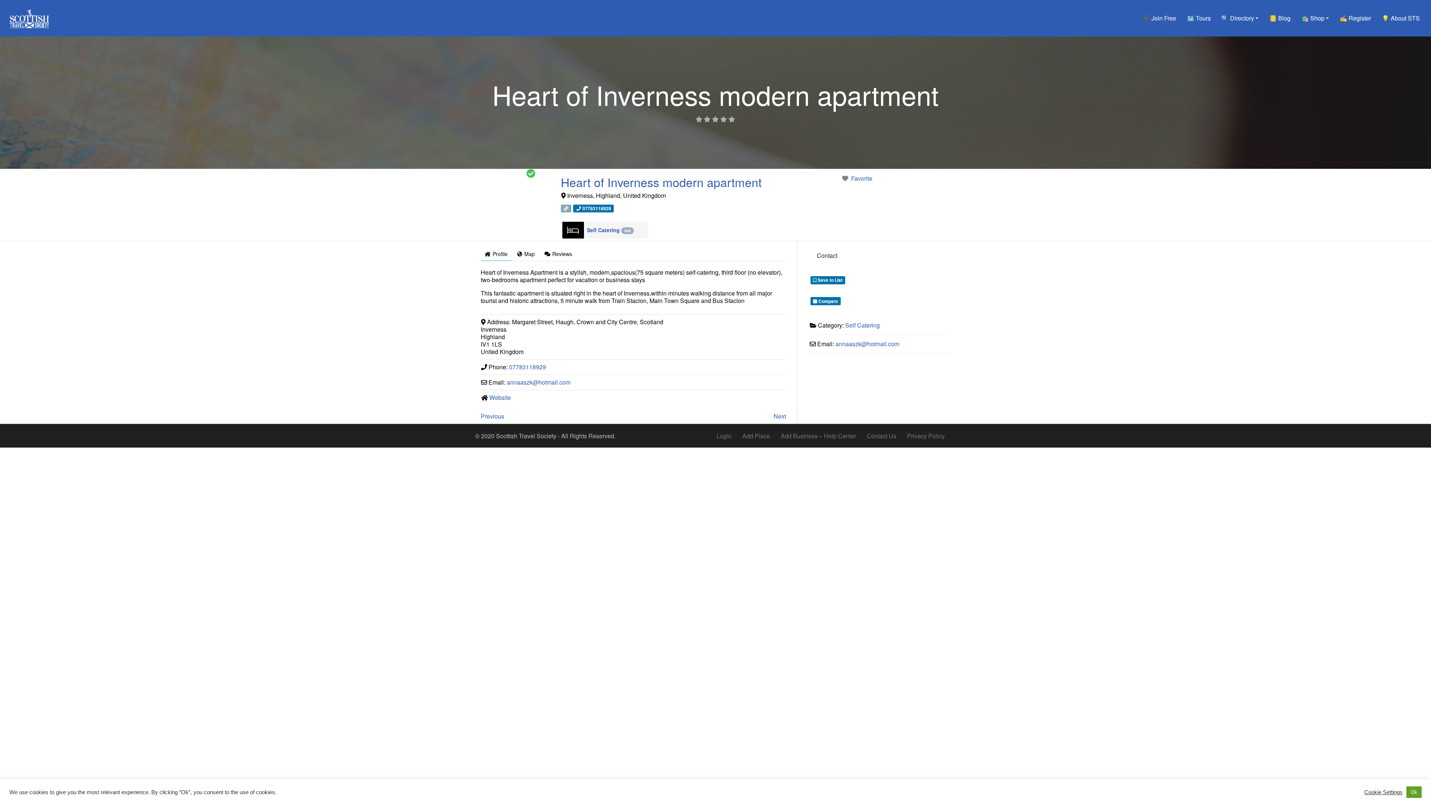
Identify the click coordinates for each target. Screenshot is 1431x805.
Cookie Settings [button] (1383, 792)
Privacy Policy (926, 436)
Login (724, 436)
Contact (827, 255)
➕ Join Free (1159, 18)
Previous (492, 416)
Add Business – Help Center (818, 436)
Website (500, 397)
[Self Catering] (573, 230)
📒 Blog (1280, 18)
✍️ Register (1355, 18)
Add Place (756, 436)
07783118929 (527, 367)
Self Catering (609, 230)
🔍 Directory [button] (1237, 18)
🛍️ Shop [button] (1312, 18)
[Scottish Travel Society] (29, 17)
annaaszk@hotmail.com (539, 382)
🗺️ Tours (1199, 18)
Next (780, 416)
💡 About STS (1401, 18)
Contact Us (881, 436)
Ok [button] (1414, 792)
